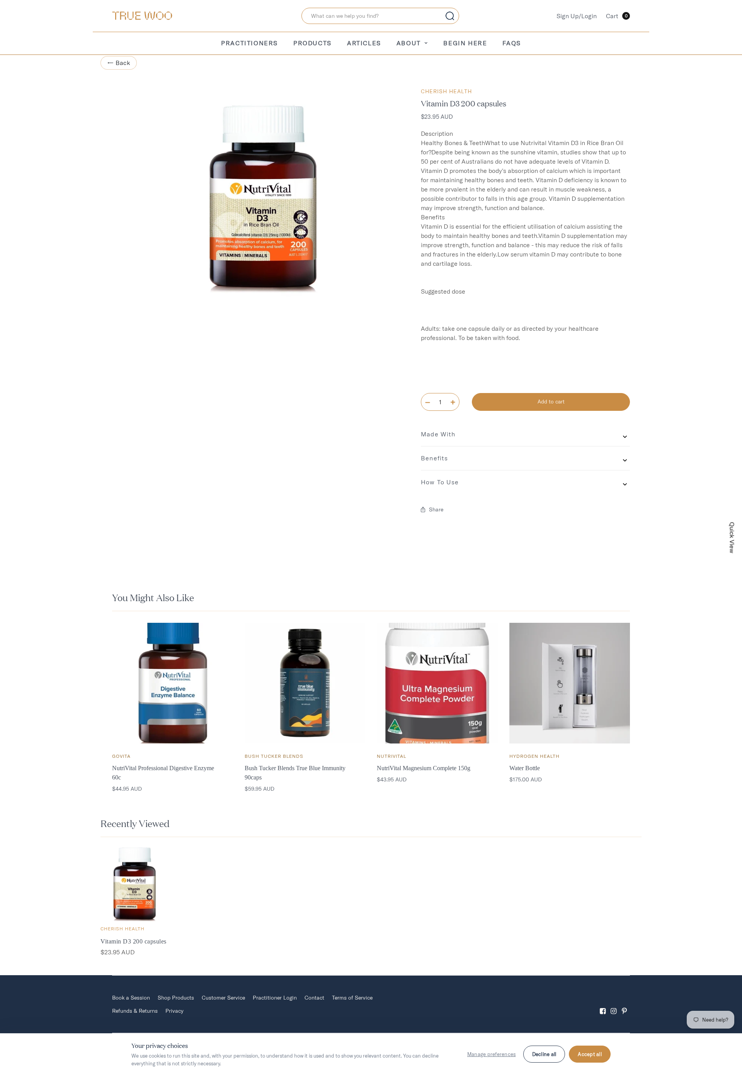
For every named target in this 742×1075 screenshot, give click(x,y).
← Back (118, 63)
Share (436, 509)
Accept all (590, 1054)
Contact (314, 997)
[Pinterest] (624, 1004)
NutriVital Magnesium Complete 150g (423, 768)
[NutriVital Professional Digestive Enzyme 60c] (172, 683)
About (409, 43)
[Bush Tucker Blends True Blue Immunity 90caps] (305, 683)
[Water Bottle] (569, 683)
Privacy (174, 1010)
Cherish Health (446, 91)
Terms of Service (352, 997)
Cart (617, 16)
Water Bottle (524, 768)
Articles (364, 43)
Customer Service (223, 997)
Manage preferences (491, 1054)
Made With (438, 434)
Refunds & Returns (135, 1010)
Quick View (732, 537)
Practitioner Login (275, 997)
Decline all (544, 1054)
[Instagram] (613, 1004)
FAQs (511, 43)
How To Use (440, 482)
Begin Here (465, 43)
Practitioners (249, 43)
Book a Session (131, 997)
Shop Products (176, 997)
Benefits (434, 458)
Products (312, 43)
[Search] (449, 16)
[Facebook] (602, 1004)
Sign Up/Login (576, 16)
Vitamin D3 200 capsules (133, 941)
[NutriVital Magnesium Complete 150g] (437, 683)
